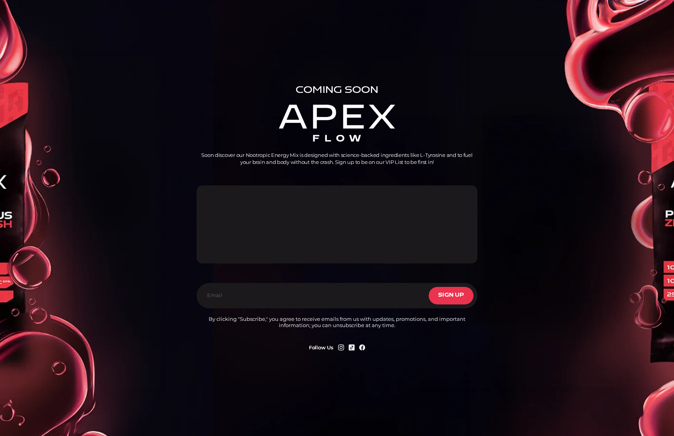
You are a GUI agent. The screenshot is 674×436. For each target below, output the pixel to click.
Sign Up (451, 295)
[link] (341, 347)
